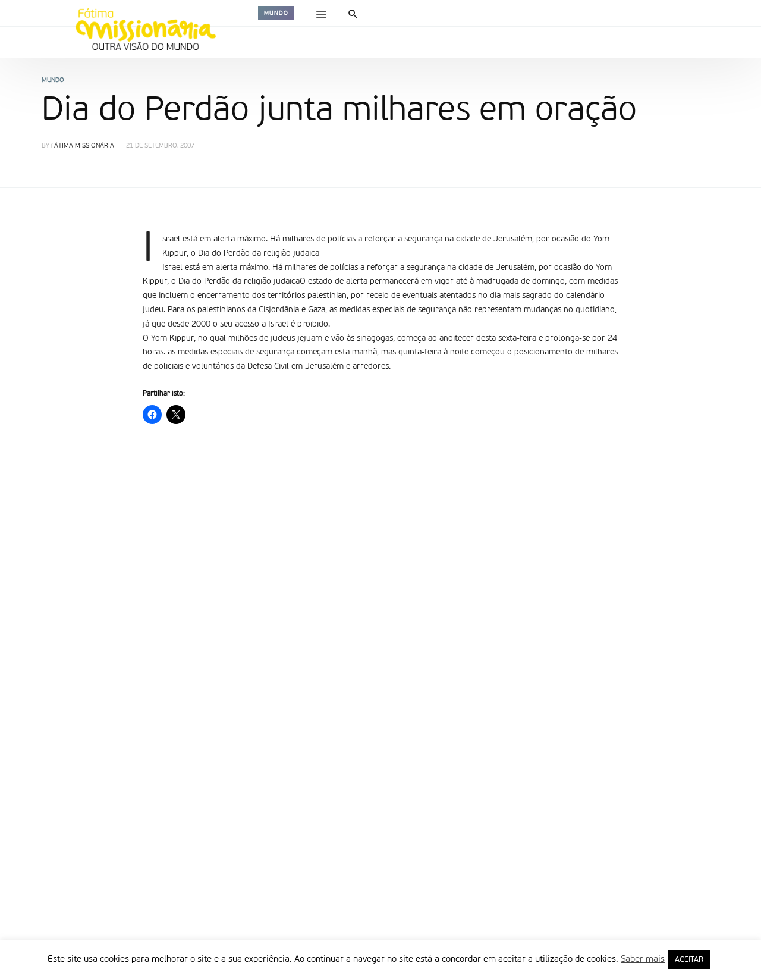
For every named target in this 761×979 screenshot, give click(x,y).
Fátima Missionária (82, 146)
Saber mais (643, 959)
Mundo (276, 13)
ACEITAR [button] (689, 960)
